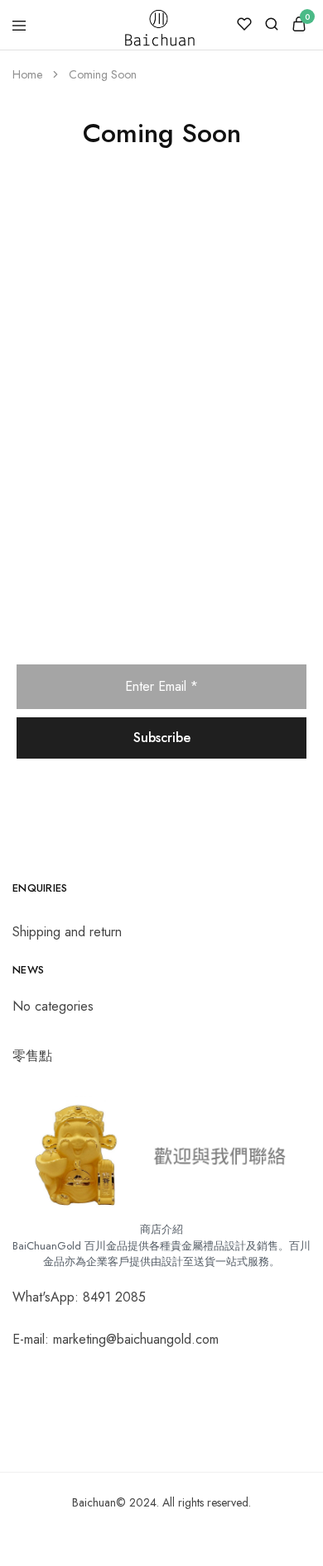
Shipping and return (67, 931)
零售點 (32, 1055)
